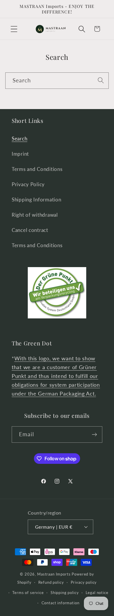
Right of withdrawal (35, 215)
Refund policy (51, 582)
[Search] (100, 80)
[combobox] (57, 81)
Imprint (20, 154)
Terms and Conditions (37, 169)
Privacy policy (84, 582)
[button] (14, 29)
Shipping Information (36, 199)
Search (19, 138)
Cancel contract (30, 230)
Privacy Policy (28, 184)
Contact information (61, 602)
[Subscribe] (94, 434)
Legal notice (97, 592)
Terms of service (28, 592)
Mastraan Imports (53, 574)
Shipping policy (65, 592)
